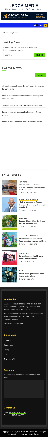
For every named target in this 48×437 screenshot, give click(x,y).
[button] (41, 25)
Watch (45, 25)
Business (7, 340)
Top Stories (23, 218)
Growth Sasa (19, 323)
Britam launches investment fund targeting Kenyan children (32, 239)
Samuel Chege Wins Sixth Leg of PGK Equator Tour (22, 105)
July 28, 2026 (25, 262)
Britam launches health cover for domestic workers (22, 122)
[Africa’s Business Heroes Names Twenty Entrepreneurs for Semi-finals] (9, 187)
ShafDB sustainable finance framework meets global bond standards (32, 205)
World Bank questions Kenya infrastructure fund (31, 274)
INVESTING (23, 182)
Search (40, 75)
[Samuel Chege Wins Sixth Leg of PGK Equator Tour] (9, 222)
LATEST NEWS (12, 68)
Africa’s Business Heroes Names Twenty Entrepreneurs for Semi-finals (32, 187)
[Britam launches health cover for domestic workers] (9, 257)
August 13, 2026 (27, 210)
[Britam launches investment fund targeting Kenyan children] (9, 239)
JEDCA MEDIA (24, 5)
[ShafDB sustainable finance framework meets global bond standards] (9, 204)
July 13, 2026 (25, 279)
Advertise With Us (11, 359)
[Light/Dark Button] (36, 25)
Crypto (6, 354)
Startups (7, 350)
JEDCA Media (9, 304)
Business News (24, 200)
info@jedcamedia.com (17, 412)
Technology (8, 345)
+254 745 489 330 (17, 415)
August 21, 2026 (27, 193)
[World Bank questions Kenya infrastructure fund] (9, 274)
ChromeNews (23, 434)
